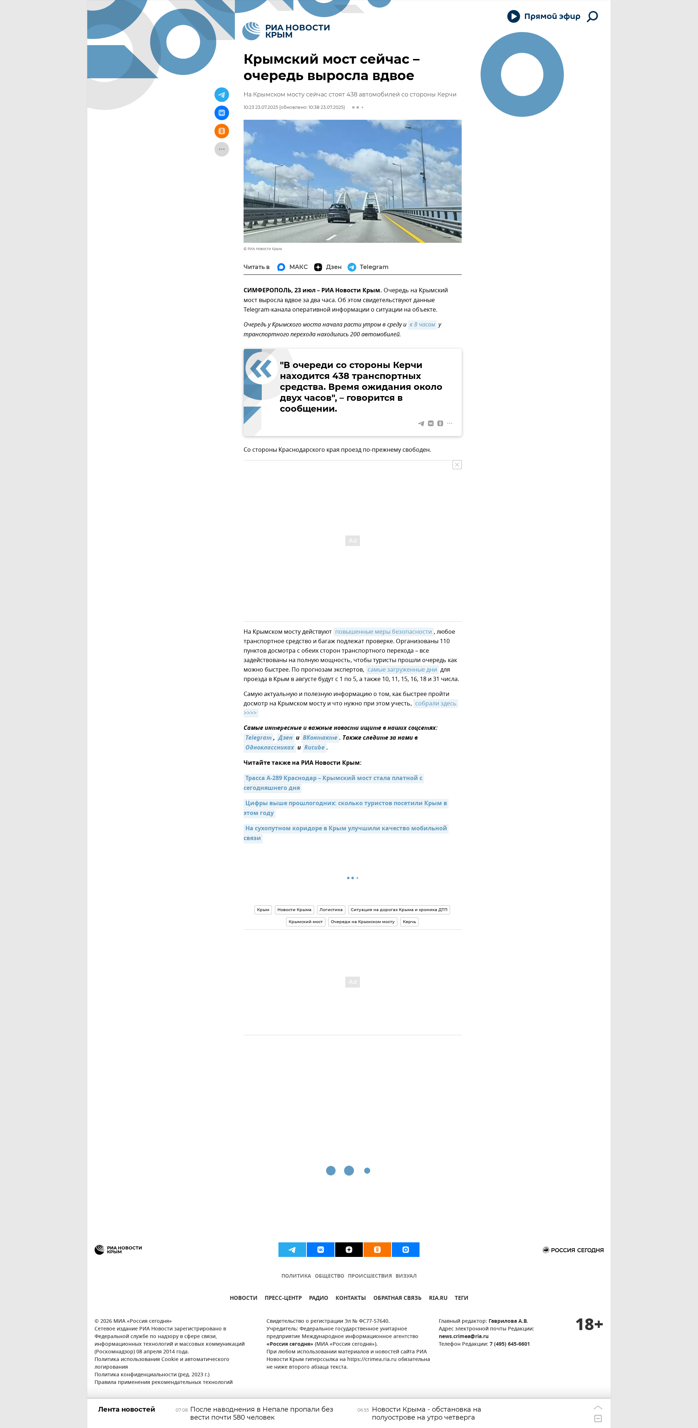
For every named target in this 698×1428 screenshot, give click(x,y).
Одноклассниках (269, 748)
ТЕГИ (461, 1299)
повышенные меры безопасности (383, 632)
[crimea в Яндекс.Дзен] (349, 1249)
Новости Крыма (294, 909)
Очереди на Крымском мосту (363, 921)
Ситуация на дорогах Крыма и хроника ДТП (399, 909)
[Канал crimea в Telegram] (292, 1249)
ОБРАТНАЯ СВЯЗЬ (397, 1299)
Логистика (331, 909)
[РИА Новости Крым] (286, 31)
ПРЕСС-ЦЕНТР (283, 1299)
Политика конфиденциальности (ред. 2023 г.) (152, 1375)
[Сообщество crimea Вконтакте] (320, 1249)
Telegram (258, 738)
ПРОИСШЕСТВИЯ (370, 1276)
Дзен (285, 738)
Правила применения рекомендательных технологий (164, 1382)
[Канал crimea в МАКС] (406, 1249)
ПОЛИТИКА (296, 1276)
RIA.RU (438, 1299)
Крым (263, 909)
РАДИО (318, 1299)
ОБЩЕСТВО (329, 1276)
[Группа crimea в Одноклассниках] (377, 1249)
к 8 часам (422, 325)
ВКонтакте (320, 738)
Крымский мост (306, 921)
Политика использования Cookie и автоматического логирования (162, 1364)
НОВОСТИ (243, 1299)
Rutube (314, 748)
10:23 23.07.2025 (261, 107)
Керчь (409, 921)
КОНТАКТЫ (351, 1299)
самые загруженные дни (402, 669)
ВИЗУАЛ (406, 1276)
